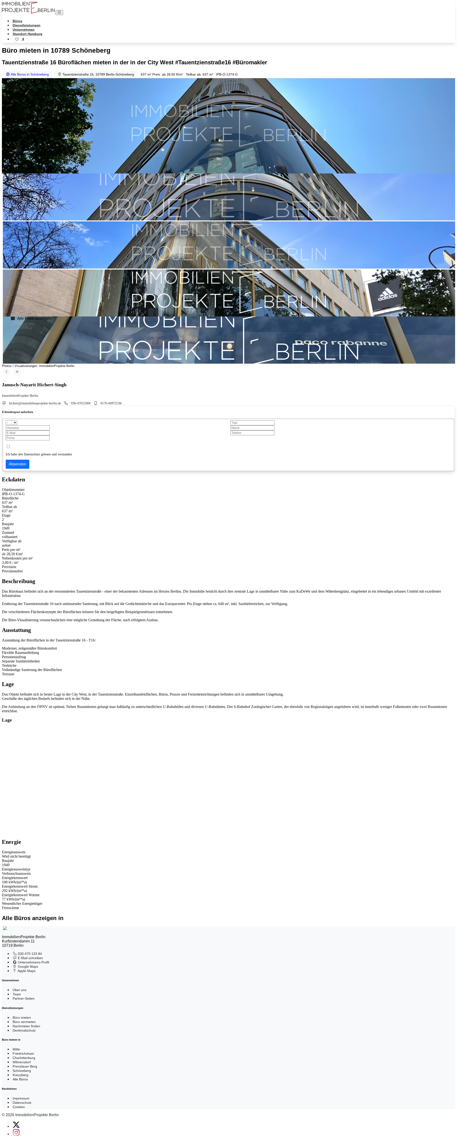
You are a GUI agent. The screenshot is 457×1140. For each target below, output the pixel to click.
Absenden (17, 464)
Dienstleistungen (26, 25)
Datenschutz (22, 1102)
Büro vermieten (24, 1022)
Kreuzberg (20, 1075)
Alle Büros (20, 1079)
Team (17, 994)
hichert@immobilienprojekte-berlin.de (35, 403)
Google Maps (27, 966)
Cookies (19, 1107)
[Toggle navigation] (59, 12)
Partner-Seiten (24, 998)
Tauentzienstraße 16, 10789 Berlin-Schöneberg (98, 74)
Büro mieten (22, 1017)
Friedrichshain (23, 1053)
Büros (17, 21)
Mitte (16, 1049)
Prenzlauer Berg (25, 1066)
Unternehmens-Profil (33, 962)
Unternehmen (24, 29)
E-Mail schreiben (30, 958)
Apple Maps (26, 971)
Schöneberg (22, 1071)
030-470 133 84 (29, 954)
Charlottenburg (24, 1058)
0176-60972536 (111, 403)
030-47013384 (80, 403)
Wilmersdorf (22, 1062)
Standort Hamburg (27, 34)
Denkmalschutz (24, 1030)
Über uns (19, 990)
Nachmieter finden (26, 1026)
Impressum (21, 1098)
